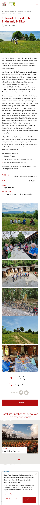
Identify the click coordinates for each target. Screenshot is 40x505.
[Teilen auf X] (26, 392)
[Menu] (36, 4)
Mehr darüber (8, 494)
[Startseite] (4, 4)
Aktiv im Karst (27, 11)
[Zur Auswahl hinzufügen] (34, 428)
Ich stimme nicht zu (11, 500)
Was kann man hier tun (10, 11)
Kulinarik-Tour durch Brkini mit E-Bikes (12, 13)
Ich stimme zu (28, 500)
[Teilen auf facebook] (21, 392)
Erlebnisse (20, 11)
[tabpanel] (20, 441)
